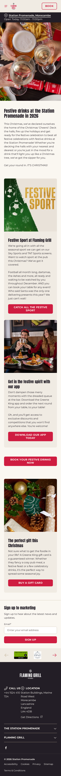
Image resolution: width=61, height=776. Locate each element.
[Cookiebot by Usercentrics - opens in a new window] (43, 329)
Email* (7, 624)
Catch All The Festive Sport (30, 309)
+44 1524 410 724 (12, 694)
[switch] (52, 392)
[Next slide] (54, 655)
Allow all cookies (30, 434)
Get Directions (30, 717)
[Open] (6, 6)
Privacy (37, 764)
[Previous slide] (6, 655)
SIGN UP (30, 639)
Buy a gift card (30, 582)
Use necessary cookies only (30, 444)
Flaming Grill (14, 737)
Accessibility (11, 764)
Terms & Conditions (14, 770)
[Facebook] (6, 748)
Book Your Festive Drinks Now (30, 461)
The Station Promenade (22, 728)
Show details (44, 424)
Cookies (25, 764)
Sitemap (48, 764)
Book (49, 6)
